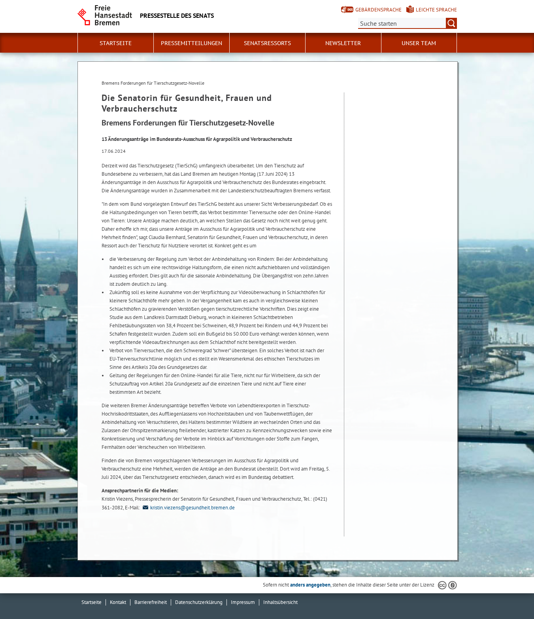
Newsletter (343, 43)
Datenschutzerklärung (199, 602)
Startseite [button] (116, 43)
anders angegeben (310, 584)
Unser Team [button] (419, 43)
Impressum (243, 602)
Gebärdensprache (378, 9)
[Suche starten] (451, 23)
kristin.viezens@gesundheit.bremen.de (192, 507)
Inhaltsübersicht (280, 602)
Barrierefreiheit (150, 602)
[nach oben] (509, 594)
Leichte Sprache (436, 9)
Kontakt (118, 602)
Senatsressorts (267, 43)
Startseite (91, 602)
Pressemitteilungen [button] (191, 43)
